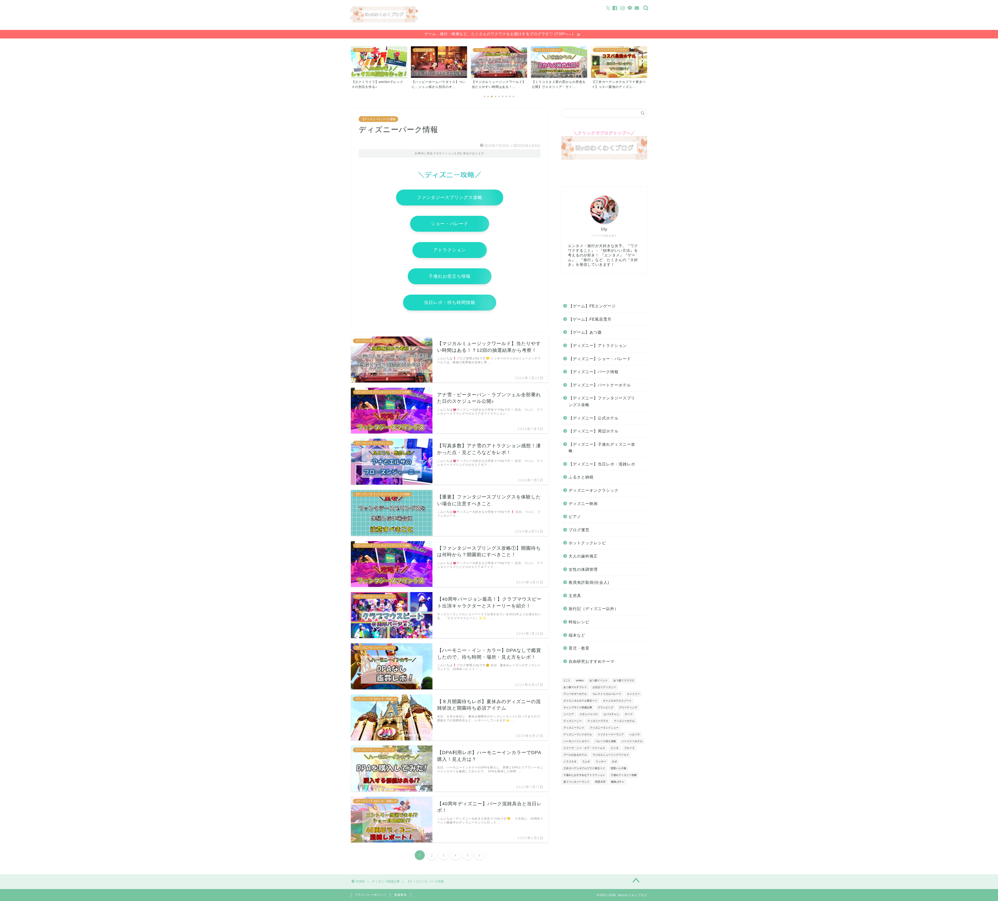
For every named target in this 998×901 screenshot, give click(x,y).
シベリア (568, 714)
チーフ (629, 714)
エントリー (633, 693)
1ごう (566, 680)
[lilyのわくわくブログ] (384, 20)
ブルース (629, 748)
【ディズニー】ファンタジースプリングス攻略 (602, 401)
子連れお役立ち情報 (450, 276)
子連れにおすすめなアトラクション (584, 775)
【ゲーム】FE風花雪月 (590, 319)
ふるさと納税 (581, 477)
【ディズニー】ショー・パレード (600, 358)
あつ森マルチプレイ (575, 687)
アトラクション (449, 250)
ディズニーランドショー (604, 727)
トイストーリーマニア (611, 734)
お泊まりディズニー (604, 687)
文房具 (575, 595)
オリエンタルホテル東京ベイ (580, 700)
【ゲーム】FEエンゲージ (592, 306)
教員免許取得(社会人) (589, 582)
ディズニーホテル (624, 720)
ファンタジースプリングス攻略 (449, 197)
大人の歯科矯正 (583, 556)
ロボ (614, 761)
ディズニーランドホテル (577, 734)
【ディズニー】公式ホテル (594, 418)
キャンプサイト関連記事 (577, 707)
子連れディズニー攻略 (624, 775)
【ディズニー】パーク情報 (378, 119)
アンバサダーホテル (575, 693)
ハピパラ (634, 734)
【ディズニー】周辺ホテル (594, 431)
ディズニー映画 (583, 503)
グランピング (605, 707)
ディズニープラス (597, 720)
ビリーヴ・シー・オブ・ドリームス (584, 748)
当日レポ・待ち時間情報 (449, 302)
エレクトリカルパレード (607, 693)
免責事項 (400, 894)
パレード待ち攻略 (605, 741)
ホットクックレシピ (587, 543)
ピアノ (575, 516)
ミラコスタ (569, 761)
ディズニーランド (573, 727)
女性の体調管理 (583, 569)
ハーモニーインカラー (576, 741)
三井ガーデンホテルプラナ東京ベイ (584, 768)
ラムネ (586, 761)
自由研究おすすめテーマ (591, 661)
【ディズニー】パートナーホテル (600, 385)
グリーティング (628, 707)
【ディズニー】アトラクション (598, 345)
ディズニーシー (572, 720)
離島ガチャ (617, 781)
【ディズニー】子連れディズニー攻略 (602, 447)
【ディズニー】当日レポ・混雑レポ (602, 464)
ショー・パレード (449, 223)
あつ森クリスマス (623, 680)
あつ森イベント (598, 680)
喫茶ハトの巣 (618, 768)
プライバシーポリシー (370, 894)
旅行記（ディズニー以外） (594, 608)
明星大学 (600, 781)
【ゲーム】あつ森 (585, 332)
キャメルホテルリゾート (617, 700)
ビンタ (615, 748)
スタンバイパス (589, 714)
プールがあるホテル (575, 754)
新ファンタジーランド (576, 781)
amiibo (580, 680)
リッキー (601, 761)
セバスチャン (611, 714)
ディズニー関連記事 (386, 881)
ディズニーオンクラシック (594, 490)
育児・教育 (579, 648)
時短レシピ (579, 622)
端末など (577, 635)
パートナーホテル (632, 741)
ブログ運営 (579, 530)
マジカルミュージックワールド (611, 754)
